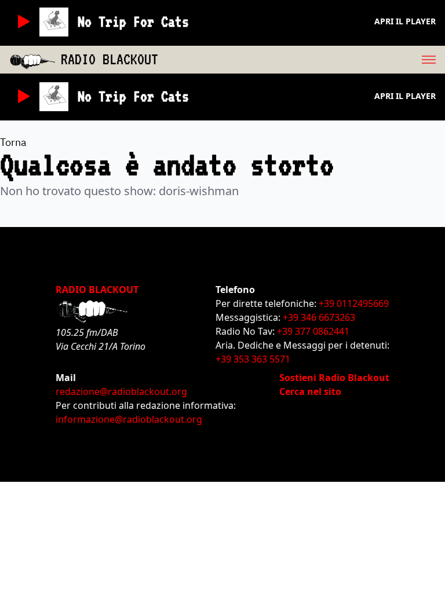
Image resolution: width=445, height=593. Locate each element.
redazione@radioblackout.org (121, 391)
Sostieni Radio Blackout (334, 377)
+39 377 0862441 (313, 331)
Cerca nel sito (310, 391)
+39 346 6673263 (319, 317)
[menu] (301, 59)
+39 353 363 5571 (253, 359)
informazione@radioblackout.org (129, 419)
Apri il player (405, 21)
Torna (13, 142)
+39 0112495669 (354, 303)
